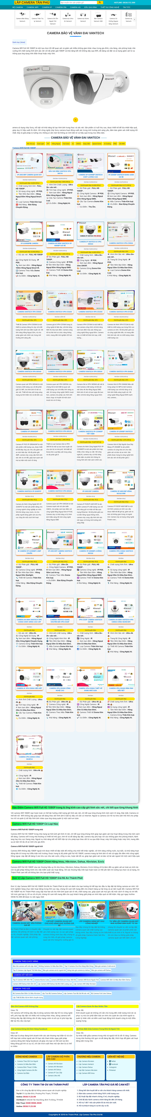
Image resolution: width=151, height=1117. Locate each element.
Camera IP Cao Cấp (55, 1073)
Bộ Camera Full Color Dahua (101, 993)
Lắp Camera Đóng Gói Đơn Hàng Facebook (29, 1029)
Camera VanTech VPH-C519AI (90, 312)
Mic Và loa (30, 144)
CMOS (78, 144)
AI (73, 144)
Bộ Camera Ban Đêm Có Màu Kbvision (26, 993)
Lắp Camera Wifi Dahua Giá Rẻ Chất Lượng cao (55, 984)
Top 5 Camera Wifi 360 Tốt (22, 980)
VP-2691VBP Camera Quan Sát (29, 175)
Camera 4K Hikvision (55, 1067)
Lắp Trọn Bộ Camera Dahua (52, 993)
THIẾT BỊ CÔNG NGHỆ (110, 7)
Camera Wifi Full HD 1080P (24, 148)
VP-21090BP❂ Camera (29, 243)
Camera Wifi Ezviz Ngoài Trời (88, 980)
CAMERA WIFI (32, 7)
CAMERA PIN (60, 7)
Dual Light (40, 144)
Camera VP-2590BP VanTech (121, 431)
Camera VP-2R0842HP (29, 431)
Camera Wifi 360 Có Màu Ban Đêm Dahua (115, 980)
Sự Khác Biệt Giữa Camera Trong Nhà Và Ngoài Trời (98, 1029)
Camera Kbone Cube (41, 980)
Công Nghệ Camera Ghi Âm (27, 1070)
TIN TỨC (126, 7)
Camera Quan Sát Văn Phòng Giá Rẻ (26, 924)
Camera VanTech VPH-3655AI (60, 371)
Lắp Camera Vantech (86, 1064)
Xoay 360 (86, 144)
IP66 (115, 144)
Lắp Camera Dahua (86, 1067)
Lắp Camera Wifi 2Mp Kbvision (85, 984)
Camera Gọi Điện (23, 1073)
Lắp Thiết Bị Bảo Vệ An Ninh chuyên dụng (28, 997)
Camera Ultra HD (54, 1075)
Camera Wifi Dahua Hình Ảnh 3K (24, 984)
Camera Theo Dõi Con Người (27, 1061)
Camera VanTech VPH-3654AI (29, 371)
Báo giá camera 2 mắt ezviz (105, 966)
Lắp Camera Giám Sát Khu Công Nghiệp (91, 922)
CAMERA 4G (75, 7)
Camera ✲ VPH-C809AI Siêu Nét (29, 688)
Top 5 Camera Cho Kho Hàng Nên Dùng (78, 966)
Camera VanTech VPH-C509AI (29, 312)
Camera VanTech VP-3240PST (29, 491)
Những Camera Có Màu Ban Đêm (51, 966)
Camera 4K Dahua (54, 1070)
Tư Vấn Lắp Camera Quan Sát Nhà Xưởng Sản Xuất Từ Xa (124, 922)
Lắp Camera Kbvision (86, 1061)
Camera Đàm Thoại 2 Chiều (27, 1067)
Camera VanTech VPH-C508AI (121, 243)
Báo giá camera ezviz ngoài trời (54, 970)
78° (48, 144)
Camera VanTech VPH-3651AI (60, 431)
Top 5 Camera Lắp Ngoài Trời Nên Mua (27, 970)
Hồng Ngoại (56, 144)
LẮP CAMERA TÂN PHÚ (32, 2)
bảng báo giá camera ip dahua (78, 970)
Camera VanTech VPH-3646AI (121, 371)
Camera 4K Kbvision (55, 1064)
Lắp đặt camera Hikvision (88, 1070)
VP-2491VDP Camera (90, 491)
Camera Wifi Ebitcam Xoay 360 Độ (63, 980)
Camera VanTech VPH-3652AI (60, 491)
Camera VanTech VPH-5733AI (121, 312)
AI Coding (107, 144)
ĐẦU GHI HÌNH (90, 7)
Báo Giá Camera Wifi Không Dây (24, 1006)
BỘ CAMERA (17, 7)
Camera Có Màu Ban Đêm (26, 1064)
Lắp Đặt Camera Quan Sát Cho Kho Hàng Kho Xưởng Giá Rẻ (59, 923)
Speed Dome (97, 144)
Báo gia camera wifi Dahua (101, 970)
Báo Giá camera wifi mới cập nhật (25, 966)
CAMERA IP (47, 7)
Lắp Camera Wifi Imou (87, 1073)
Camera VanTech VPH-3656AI (90, 371)
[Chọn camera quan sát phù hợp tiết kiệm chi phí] (134, 19)
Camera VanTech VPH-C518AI (60, 312)
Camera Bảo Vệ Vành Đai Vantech (75, 33)
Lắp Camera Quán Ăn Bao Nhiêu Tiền (92, 1006)
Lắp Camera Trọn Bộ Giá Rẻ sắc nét (76, 993)
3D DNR (122, 144)
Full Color (66, 144)
